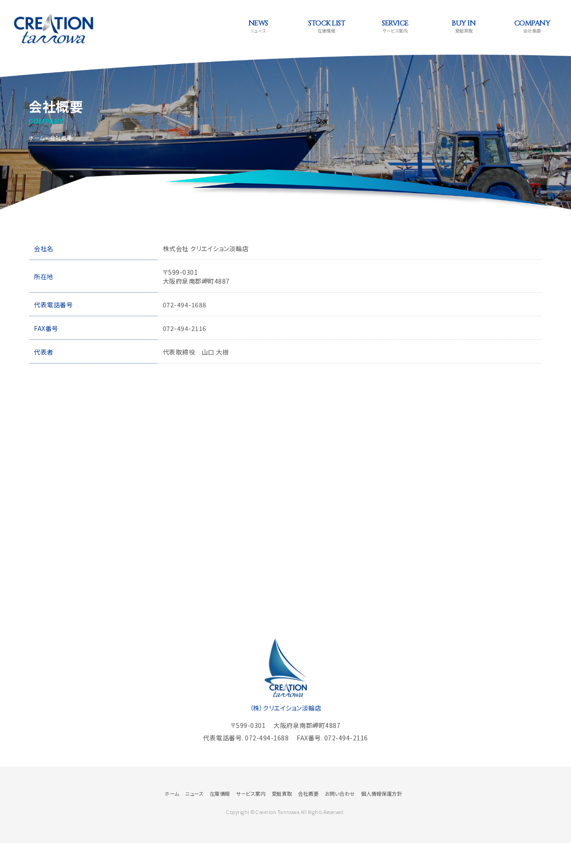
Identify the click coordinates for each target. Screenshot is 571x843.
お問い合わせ (340, 793)
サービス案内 (395, 26)
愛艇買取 (464, 26)
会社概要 (532, 26)
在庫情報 (326, 26)
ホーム (37, 137)
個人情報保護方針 (381, 793)
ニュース (258, 26)
